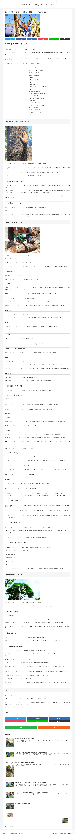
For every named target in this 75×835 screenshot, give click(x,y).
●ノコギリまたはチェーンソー (37, 79)
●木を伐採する (34, 96)
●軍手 (32, 88)
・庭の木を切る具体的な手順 (35, 91)
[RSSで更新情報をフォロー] (54, 727)
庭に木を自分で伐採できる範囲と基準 (36, 70)
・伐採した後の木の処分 (35, 102)
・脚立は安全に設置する (35, 109)
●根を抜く (33, 100)
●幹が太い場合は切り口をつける (37, 98)
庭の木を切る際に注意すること (35, 107)
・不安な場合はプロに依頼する (36, 112)
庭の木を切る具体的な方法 (34, 75)
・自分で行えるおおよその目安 (36, 72)
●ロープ (32, 82)
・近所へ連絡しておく (34, 111)
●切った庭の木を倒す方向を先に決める (39, 93)
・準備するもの (33, 77)
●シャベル (33, 84)
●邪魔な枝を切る (34, 95)
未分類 (7, 712)
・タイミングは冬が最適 (35, 103)
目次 (36, 67)
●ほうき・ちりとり (35, 89)
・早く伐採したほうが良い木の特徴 (37, 105)
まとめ (30, 114)
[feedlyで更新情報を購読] (21, 727)
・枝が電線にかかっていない (35, 73)
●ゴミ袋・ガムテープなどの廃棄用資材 (39, 86)
